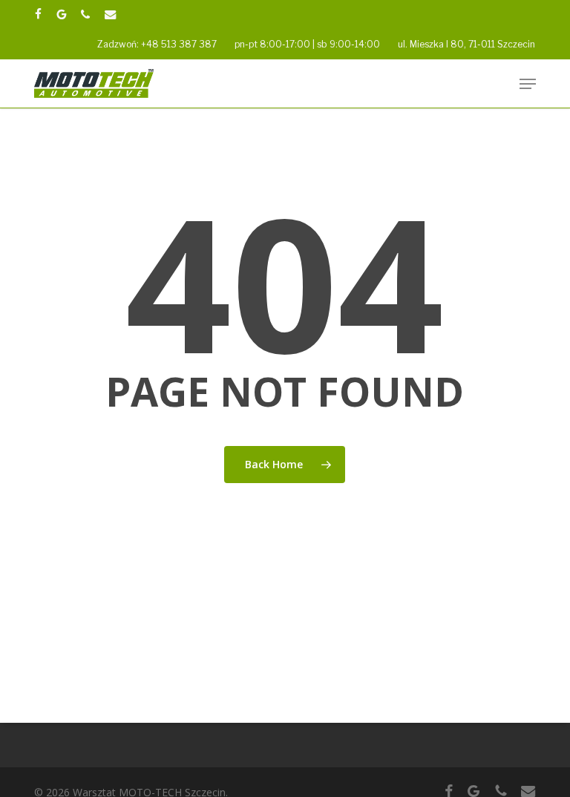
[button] (528, 83)
